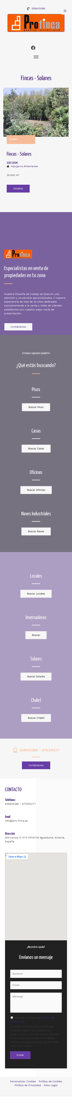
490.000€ (12, 162)
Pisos (36, 389)
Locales (36, 576)
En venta (13, 139)
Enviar (20, 1055)
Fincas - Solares (19, 154)
